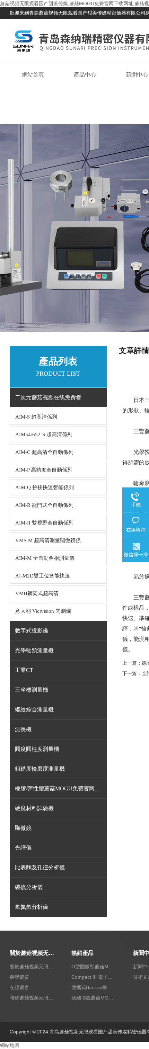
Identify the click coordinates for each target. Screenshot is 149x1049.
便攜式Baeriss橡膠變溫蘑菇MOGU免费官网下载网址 (93, 987)
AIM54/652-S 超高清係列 (43, 434)
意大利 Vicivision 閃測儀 (43, 611)
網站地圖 (9, 1045)
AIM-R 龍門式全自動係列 (44, 505)
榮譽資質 (19, 977)
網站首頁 (33, 75)
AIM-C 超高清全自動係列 (44, 452)
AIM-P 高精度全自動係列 (43, 470)
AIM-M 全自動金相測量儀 (44, 558)
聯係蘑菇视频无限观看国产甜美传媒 (32, 998)
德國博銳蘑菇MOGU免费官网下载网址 (93, 998)
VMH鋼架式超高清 (37, 593)
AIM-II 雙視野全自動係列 (44, 523)
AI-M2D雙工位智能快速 (42, 576)
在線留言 (19, 987)
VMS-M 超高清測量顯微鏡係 (48, 540)
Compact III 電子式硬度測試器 (93, 977)
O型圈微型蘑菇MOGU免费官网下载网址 (93, 966)
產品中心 (85, 75)
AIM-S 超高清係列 (36, 417)
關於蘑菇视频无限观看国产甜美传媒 (32, 953)
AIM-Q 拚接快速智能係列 (44, 487)
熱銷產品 (82, 953)
